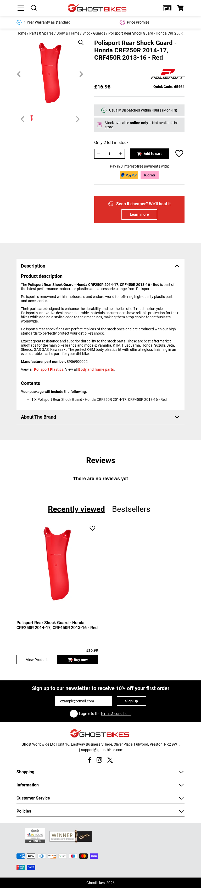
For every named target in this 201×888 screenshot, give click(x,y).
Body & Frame (68, 33)
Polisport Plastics (48, 369)
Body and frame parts (96, 369)
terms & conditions (116, 714)
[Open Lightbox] (79, 40)
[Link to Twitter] (110, 760)
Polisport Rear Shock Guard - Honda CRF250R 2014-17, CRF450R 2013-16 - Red (57, 625)
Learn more (139, 214)
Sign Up (131, 701)
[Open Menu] (20, 8)
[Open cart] (180, 8)
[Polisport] (168, 74)
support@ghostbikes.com (102, 750)
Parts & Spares (41, 33)
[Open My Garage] (167, 8)
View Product (37, 660)
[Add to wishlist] (179, 153)
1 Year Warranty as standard (47, 22)
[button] (167, 8)
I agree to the (105, 714)
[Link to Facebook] (89, 760)
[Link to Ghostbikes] (98, 8)
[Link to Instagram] (99, 760)
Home (21, 33)
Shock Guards (93, 33)
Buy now (81, 660)
